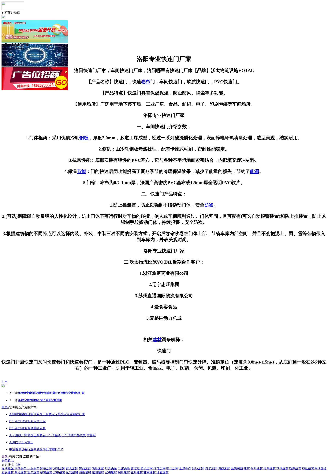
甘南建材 (150, 472)
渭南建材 (85, 472)
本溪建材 (282, 468)
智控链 (135, 468)
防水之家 (211, 468)
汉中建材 (59, 472)
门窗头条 (124, 468)
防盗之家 (224, 468)
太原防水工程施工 (21, 442)
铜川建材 (124, 472)
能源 (254, 171)
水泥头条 (33, 468)
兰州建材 (137, 472)
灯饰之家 (159, 468)
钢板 (83, 137)
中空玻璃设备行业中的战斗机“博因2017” (36, 449)
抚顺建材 (295, 468)
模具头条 (20, 468)
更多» (5, 407)
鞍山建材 (308, 468)
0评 (18, 464)
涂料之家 (59, 468)
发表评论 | (11, 464)
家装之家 (46, 468)
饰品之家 (85, 468)
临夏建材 (162, 472)
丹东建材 (269, 468)
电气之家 (172, 468)
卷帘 (145, 81)
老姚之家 (146, 468)
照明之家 (198, 468)
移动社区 (8, 468)
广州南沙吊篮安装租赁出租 (27, 421)
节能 (81, 171)
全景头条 (185, 468)
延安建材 (72, 472)
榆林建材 (46, 472)
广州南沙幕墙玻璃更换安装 (27, 428)
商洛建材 (20, 472)
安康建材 (33, 472)
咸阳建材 (98, 472)
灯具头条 (111, 468)
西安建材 (8, 472)
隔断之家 (98, 468)
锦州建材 (257, 468)
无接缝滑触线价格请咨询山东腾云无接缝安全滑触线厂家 (47, 414)
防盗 (209, 205)
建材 (157, 339)
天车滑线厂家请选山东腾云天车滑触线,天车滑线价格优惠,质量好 (52, 435)
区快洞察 (237, 468)
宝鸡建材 (111, 472)
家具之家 (72, 468)
